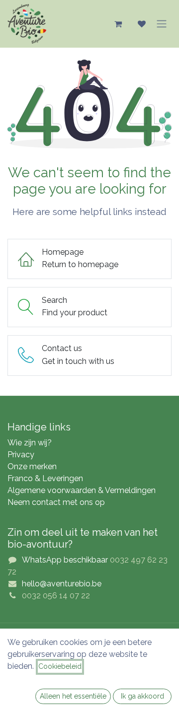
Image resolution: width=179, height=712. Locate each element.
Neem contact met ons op (56, 502)
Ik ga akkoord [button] (142, 696)
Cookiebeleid (60, 666)
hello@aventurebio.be (61, 583)
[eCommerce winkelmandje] (118, 24)
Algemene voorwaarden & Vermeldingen (81, 490)
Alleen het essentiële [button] (73, 696)
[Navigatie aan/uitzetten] (162, 24)
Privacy (20, 454)
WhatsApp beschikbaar (65, 560)
